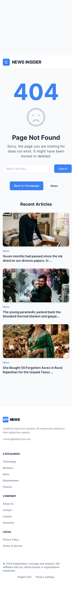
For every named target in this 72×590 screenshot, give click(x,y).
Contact (7, 509)
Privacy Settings (45, 576)
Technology (9, 461)
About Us (8, 503)
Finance (7, 486)
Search (62, 168)
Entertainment (11, 480)
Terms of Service (12, 545)
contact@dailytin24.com (17, 439)
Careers (7, 516)
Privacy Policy (11, 539)
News (54, 186)
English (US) (24, 576)
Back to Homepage (26, 185)
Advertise (8, 522)
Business (8, 467)
